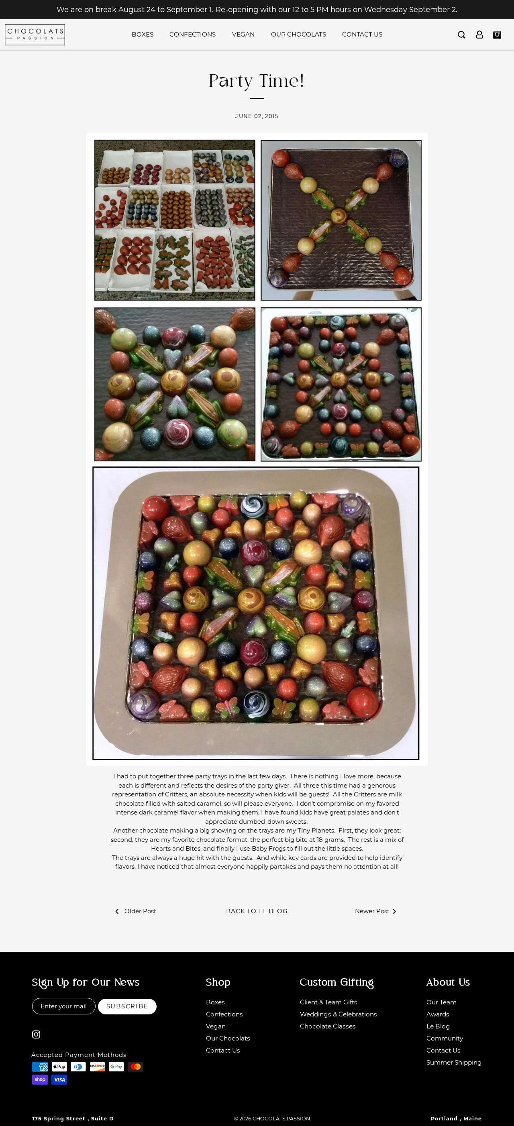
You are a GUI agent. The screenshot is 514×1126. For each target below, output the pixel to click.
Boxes (142, 34)
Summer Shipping (454, 1062)
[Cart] (497, 35)
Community (444, 1038)
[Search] (462, 35)
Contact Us (362, 34)
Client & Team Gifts (328, 1002)
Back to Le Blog (257, 911)
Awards (437, 1014)
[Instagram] (36, 1034)
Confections (192, 34)
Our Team (441, 1002)
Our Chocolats (298, 34)
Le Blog (438, 1026)
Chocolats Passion (281, 1119)
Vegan (243, 34)
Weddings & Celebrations (338, 1014)
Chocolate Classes (328, 1026)
